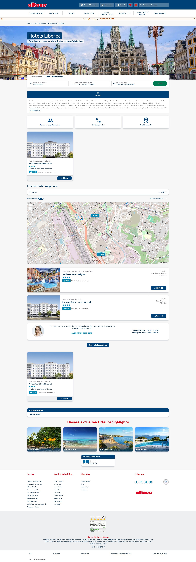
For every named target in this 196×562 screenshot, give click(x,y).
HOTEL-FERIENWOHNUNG (107, 13)
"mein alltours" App (33, 490)
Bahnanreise (58, 501)
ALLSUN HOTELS (124, 13)
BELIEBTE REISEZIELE (36, 13)
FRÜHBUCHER (89, 13)
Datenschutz (85, 553)
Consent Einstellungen (160, 553)
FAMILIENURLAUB (160, 13)
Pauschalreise (36, 77)
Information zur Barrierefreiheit (121, 553)
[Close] (194, 19)
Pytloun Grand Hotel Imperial (40, 163)
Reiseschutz (58, 498)
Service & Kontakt (33, 492)
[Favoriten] (130, 5)
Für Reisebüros (32, 501)
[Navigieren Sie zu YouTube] (150, 482)
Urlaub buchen (58, 481)
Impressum (56, 553)
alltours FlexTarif (32, 487)
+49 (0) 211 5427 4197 (98, 547)
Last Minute (58, 487)
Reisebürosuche (32, 498)
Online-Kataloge (32, 495)
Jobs (82, 484)
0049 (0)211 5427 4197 (81, 333)
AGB (30, 553)
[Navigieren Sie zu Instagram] (141, 482)
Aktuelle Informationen (34, 481)
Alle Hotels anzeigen (98, 345)
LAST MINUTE (53, 13)
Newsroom (84, 490)
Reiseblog (57, 490)
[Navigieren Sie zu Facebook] (136, 482)
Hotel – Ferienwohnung (55, 77)
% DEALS (71, 13)
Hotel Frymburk (35, 414)
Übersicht (98, 95)
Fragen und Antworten (34, 484)
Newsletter (84, 487)
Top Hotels (57, 484)
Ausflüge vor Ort (59, 495)
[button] (95, 213)
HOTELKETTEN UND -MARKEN (142, 13)
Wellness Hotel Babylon (74, 274)
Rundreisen (57, 492)
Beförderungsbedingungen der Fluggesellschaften (37, 505)
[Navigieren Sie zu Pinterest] (146, 482)
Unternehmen (85, 481)
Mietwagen (57, 504)
